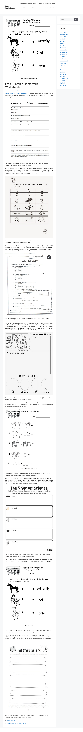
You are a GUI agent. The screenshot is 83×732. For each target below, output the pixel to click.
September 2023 (64, 34)
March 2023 (63, 47)
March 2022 (63, 74)
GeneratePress (51, 730)
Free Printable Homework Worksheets (16, 93)
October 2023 (63, 32)
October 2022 (63, 58)
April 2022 (62, 72)
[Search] (76, 19)
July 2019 (62, 80)
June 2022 (62, 67)
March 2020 (63, 76)
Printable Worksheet (11, 720)
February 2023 (63, 50)
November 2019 (64, 78)
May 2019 (62, 83)
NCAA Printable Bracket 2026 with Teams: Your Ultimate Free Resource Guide (38, 11)
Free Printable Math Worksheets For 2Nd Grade (17, 723)
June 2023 (62, 41)
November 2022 (64, 56)
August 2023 (63, 36)
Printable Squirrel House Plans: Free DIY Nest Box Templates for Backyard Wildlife (39, 7)
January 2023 (63, 52)
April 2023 (62, 45)
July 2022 (62, 65)
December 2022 (64, 54)
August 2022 (63, 63)
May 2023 (62, 43)
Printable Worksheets (10, 7)
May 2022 (62, 69)
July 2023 (62, 39)
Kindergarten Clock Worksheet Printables (16, 721)
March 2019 (63, 85)
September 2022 (64, 61)
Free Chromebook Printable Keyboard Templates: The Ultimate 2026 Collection (38, 3)
